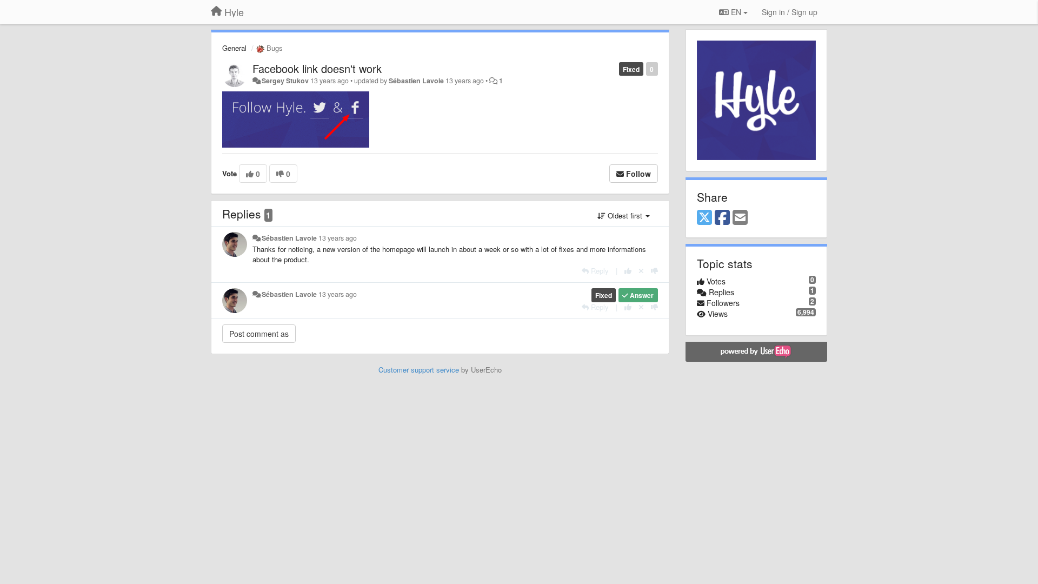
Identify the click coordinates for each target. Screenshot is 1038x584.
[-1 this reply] (654, 271)
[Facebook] (722, 218)
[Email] (740, 218)
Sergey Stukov (285, 80)
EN (736, 11)
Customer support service (418, 369)
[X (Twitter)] (704, 218)
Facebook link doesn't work (317, 68)
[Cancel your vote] (641, 271)
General (234, 48)
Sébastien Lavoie (416, 80)
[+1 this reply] (627, 271)
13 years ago (337, 238)
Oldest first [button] (625, 215)
